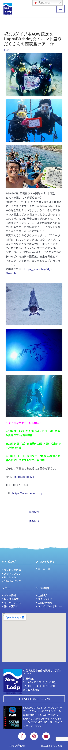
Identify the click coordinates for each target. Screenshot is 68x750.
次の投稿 (34, 521)
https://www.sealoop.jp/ (27, 493)
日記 (6, 50)
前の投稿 (34, 512)
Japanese (44, 2)
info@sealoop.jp (24, 476)
